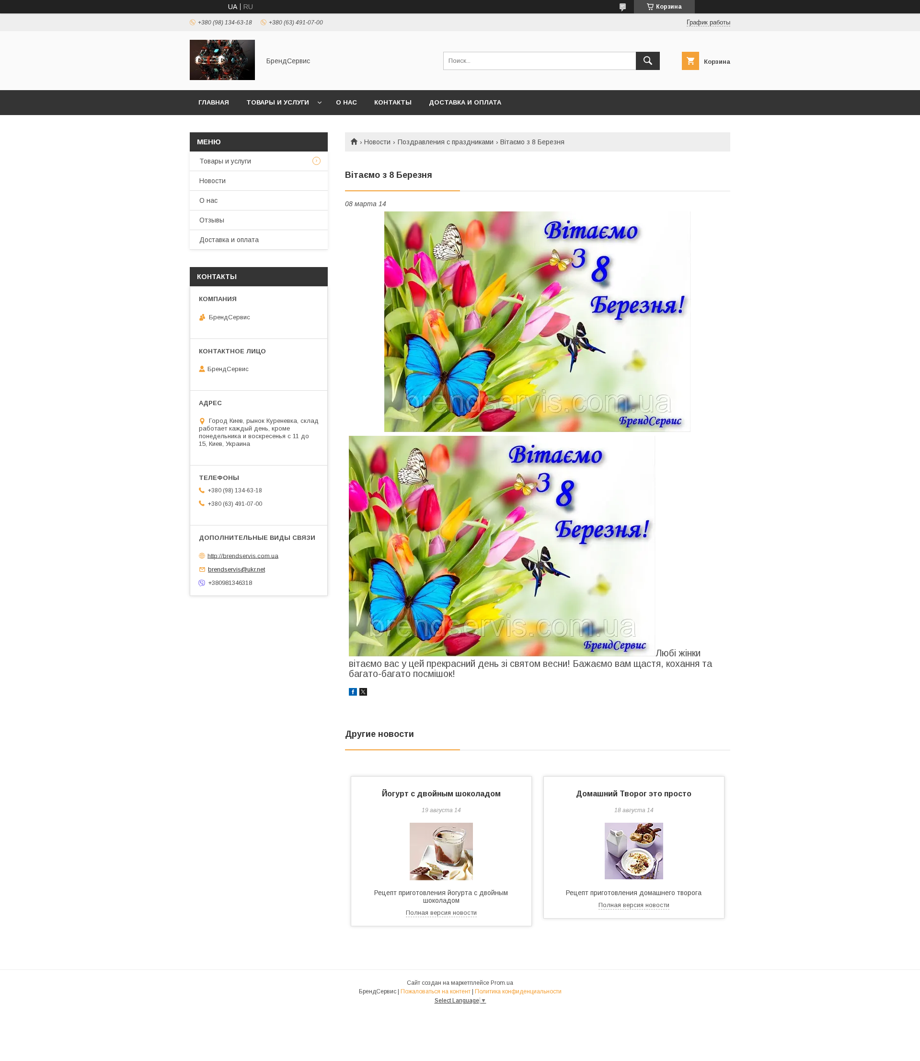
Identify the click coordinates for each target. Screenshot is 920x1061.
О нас (346, 102)
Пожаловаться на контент (436, 991)
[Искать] (648, 61)
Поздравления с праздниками (446, 142)
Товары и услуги (277, 102)
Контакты (393, 102)
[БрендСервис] (222, 78)
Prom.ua (502, 982)
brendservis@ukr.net (236, 569)
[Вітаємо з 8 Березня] (537, 321)
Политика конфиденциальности (518, 991)
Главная (213, 102)
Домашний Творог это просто (633, 794)
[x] (363, 693)
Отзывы (211, 220)
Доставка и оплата (465, 102)
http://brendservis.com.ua (242, 555)
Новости (377, 142)
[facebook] (353, 693)
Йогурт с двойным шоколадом (441, 794)
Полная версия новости (441, 912)
